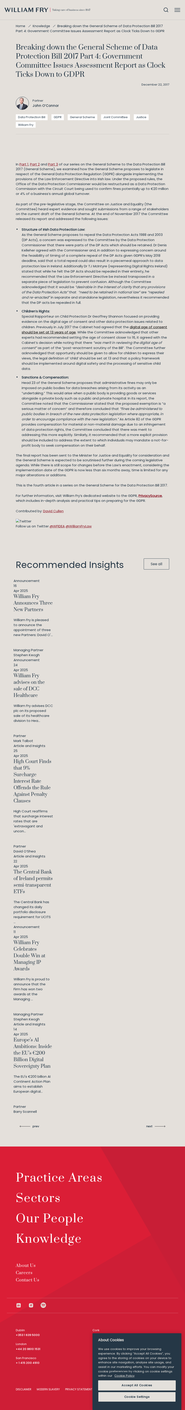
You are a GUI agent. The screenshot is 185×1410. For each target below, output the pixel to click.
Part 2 (35, 164)
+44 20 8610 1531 (28, 1349)
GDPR (58, 117)
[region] (136, 1371)
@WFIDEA (57, 526)
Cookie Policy (124, 1376)
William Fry (25, 125)
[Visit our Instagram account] (34, 1305)
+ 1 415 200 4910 (27, 1363)
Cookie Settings (137, 1397)
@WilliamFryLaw (79, 526)
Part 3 (53, 164)
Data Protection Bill (31, 117)
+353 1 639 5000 (28, 1335)
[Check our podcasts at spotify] (43, 1305)
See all (156, 564)
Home (20, 26)
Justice (141, 117)
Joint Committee (115, 117)
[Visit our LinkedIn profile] (22, 1305)
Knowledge (41, 26)
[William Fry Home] (47, 10)
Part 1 (23, 164)
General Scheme (82, 117)
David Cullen (53, 511)
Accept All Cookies (137, 1385)
